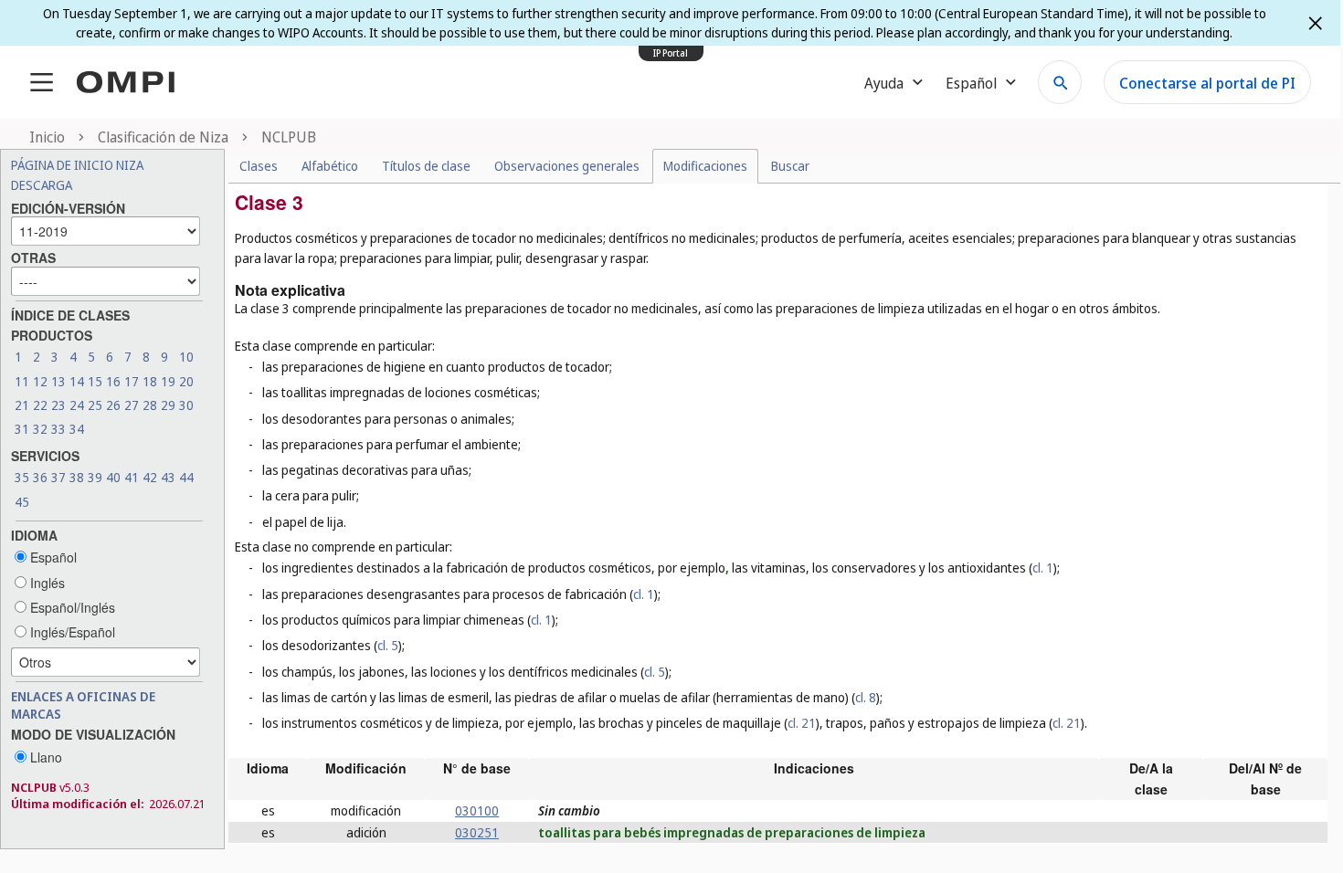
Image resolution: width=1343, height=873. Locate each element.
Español (51, 557)
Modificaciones (705, 165)
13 (58, 381)
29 (168, 405)
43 (168, 477)
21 (22, 405)
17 (131, 381)
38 (76, 477)
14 (76, 381)
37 (58, 477)
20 (186, 381)
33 (58, 428)
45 (22, 501)
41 (131, 477)
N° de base (477, 768)
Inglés (45, 582)
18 (150, 381)
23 (58, 405)
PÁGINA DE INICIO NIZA (77, 165)
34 (76, 428)
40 (113, 477)
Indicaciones (814, 768)
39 (95, 477)
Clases (258, 165)
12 (40, 381)
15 (95, 381)
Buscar (790, 165)
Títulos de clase (426, 165)
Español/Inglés (70, 607)
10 (186, 356)
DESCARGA (41, 185)
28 (150, 405)
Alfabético (329, 165)
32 (40, 428)
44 (186, 477)
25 (95, 405)
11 (22, 381)
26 (113, 405)
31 (22, 428)
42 (150, 477)
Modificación (366, 768)
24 (76, 405)
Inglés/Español (70, 632)
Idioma (268, 768)
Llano (44, 757)
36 (40, 477)
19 (168, 381)
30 (186, 405)
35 (22, 477)
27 (131, 405)
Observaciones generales (567, 165)
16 (113, 381)
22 (40, 405)
